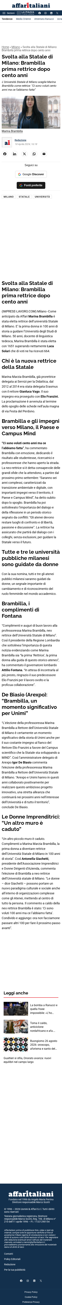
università (42, 196)
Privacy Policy (31, 1292)
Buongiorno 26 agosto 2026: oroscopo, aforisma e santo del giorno (43, 1045)
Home (5, 47)
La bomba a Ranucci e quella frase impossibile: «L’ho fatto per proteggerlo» (43, 1009)
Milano (16, 47)
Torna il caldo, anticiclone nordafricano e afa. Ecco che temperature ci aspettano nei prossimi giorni (43, 1027)
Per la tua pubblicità (14, 1269)
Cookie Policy (31, 1297)
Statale (24, 196)
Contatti (8, 1253)
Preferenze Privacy (31, 1302)
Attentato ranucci (44, 19)
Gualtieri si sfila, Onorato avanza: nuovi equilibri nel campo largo (27, 1060)
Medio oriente (23, 19)
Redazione (20, 140)
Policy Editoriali (12, 1259)
